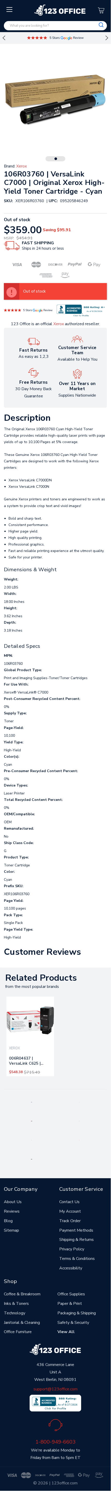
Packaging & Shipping (76, 1313)
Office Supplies (71, 1294)
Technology (14, 1313)
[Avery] (31, 1102)
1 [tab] (56, 158)
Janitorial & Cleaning (22, 1322)
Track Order (70, 1221)
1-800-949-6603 (55, 1441)
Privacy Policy (71, 1249)
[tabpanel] (30, 1036)
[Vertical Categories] (9, 10)
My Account (70, 1211)
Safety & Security (73, 1322)
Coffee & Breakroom (22, 1294)
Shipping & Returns (76, 1239)
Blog (8, 1221)
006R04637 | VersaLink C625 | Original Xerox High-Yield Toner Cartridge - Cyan (29, 1062)
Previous (3, 38)
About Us (13, 1202)
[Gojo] (31, 1159)
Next (106, 38)
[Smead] (31, 1121)
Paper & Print (69, 1303)
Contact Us (69, 1202)
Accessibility (70, 1268)
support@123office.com (55, 1389)
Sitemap (11, 1230)
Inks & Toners (16, 1303)
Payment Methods (76, 1230)
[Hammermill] (79, 1121)
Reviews (12, 1211)
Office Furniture (18, 1332)
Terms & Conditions (77, 1258)
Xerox (58, 324)
